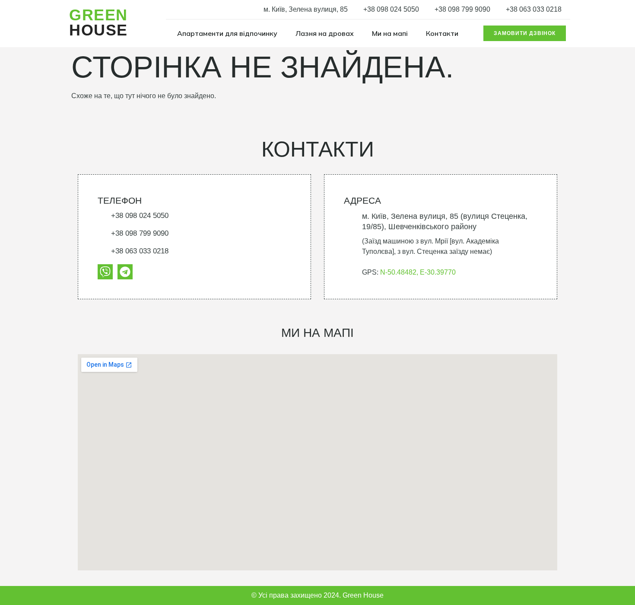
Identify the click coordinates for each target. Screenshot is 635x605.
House (98, 22)
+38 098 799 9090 (462, 9)
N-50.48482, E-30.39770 (418, 272)
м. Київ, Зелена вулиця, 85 (306, 9)
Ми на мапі (390, 33)
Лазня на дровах (324, 33)
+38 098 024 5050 (391, 9)
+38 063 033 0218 (534, 9)
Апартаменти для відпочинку (227, 33)
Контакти (442, 33)
